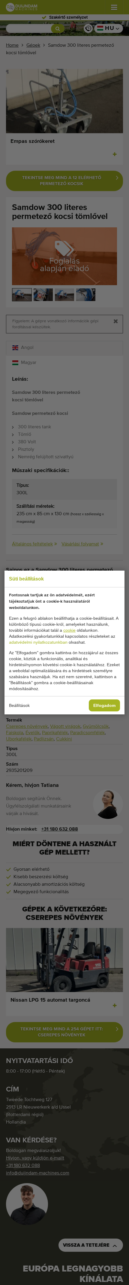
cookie (69, 630)
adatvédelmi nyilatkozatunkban (38, 642)
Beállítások (19, 705)
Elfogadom (104, 705)
